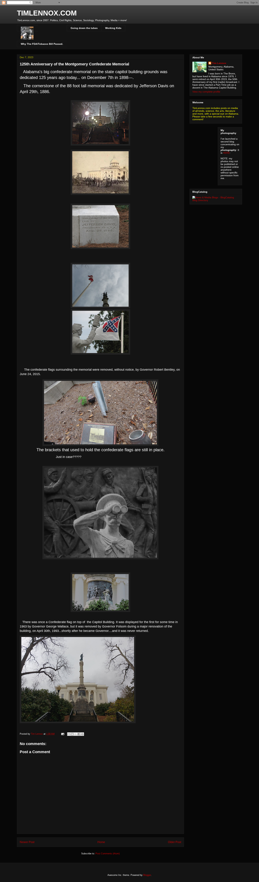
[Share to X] (75, 734)
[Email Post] (62, 734)
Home (101, 842)
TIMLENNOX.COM (47, 13)
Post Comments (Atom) (107, 853)
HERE (226, 152)
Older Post (174, 842)
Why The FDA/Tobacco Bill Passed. (42, 43)
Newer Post (27, 842)
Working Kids (113, 28)
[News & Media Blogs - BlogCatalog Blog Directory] (215, 200)
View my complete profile (206, 91)
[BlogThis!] (72, 734)
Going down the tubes (84, 28)
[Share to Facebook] (79, 734)
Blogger (147, 875)
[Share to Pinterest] (82, 734)
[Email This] (69, 734)
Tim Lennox (219, 63)
